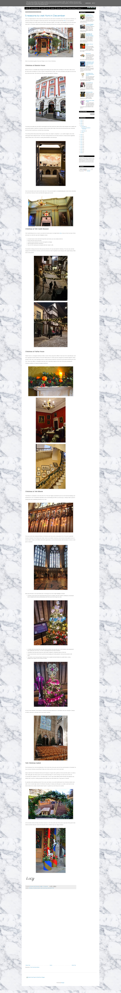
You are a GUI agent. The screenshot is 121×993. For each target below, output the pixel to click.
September (83, 130)
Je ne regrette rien (89, 82)
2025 (81, 120)
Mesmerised (88, 53)
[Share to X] (53, 886)
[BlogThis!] (51, 886)
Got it (93, 3)
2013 (81, 147)
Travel (42, 8)
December (83, 126)
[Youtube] (95, 7)
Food (47, 8)
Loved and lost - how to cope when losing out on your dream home (90, 63)
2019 (81, 137)
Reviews (59, 8)
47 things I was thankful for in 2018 (89, 15)
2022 (81, 125)
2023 (81, 123)
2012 (81, 149)
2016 (81, 142)
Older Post (74, 965)
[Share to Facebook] (54, 886)
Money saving (71, 8)
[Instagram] (93, 7)
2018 (81, 139)
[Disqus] (50, 909)
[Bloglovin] (88, 7)
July (82, 132)
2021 (81, 134)
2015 (81, 144)
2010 (81, 152)
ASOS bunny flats (89, 92)
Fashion (79, 8)
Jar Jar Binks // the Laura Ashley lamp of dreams (90, 74)
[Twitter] (90, 7)
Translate (88, 170)
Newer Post (28, 965)
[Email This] (50, 886)
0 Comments (45, 886)
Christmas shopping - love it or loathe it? (90, 25)
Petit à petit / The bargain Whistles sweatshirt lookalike (89, 34)
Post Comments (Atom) (34, 967)
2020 (81, 136)
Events (64, 8)
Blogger (62, 982)
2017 (81, 141)
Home (27, 8)
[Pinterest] (92, 7)
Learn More (88, 3)
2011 (81, 151)
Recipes (52, 8)
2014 (81, 146)
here (64, 20)
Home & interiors (35, 8)
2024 (81, 121)
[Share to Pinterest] (55, 886)
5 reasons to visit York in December (85, 128)
